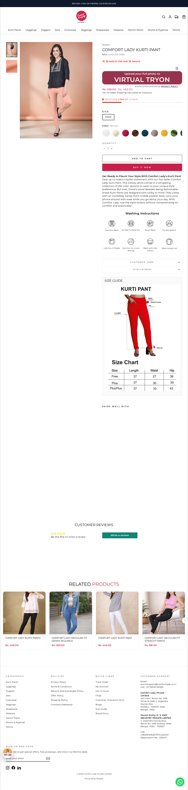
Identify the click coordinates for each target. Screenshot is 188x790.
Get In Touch (102, 691)
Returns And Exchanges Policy (67, 691)
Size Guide (101, 709)
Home (105, 45)
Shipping (122, 92)
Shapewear (102, 30)
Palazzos (119, 30)
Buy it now (142, 167)
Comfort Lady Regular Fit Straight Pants (162, 639)
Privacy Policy (169, 86)
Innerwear (70, 30)
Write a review (120, 535)
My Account (102, 686)
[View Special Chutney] (174, 133)
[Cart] (184, 17)
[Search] (163, 17)
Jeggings (86, 30)
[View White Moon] (106, 133)
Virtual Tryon (142, 79)
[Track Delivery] (176, 17)
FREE (108, 117)
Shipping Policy (59, 700)
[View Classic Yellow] (164, 133)
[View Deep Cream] (116, 133)
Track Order (102, 682)
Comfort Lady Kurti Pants (23, 638)
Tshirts (176, 30)
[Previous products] (3, 620)
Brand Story (102, 713)
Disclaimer (142, 269)
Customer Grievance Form (110, 700)
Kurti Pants (14, 30)
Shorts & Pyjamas (158, 30)
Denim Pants (135, 30)
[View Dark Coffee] (135, 133)
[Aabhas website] (176, 68)
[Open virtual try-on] (7, 753)
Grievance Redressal (62, 704)
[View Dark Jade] (145, 133)
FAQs (98, 695)
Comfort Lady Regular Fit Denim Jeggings (69, 639)
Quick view (24, 629)
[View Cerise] (126, 133)
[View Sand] (155, 133)
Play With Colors (94, 3)
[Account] (170, 17)
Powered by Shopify (94, 778)
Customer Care (142, 262)
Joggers (45, 30)
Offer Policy (57, 695)
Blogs (99, 704)
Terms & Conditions (61, 686)
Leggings (31, 30)
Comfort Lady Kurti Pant (115, 638)
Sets (57, 30)
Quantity (109, 143)
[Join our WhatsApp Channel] (180, 781)
